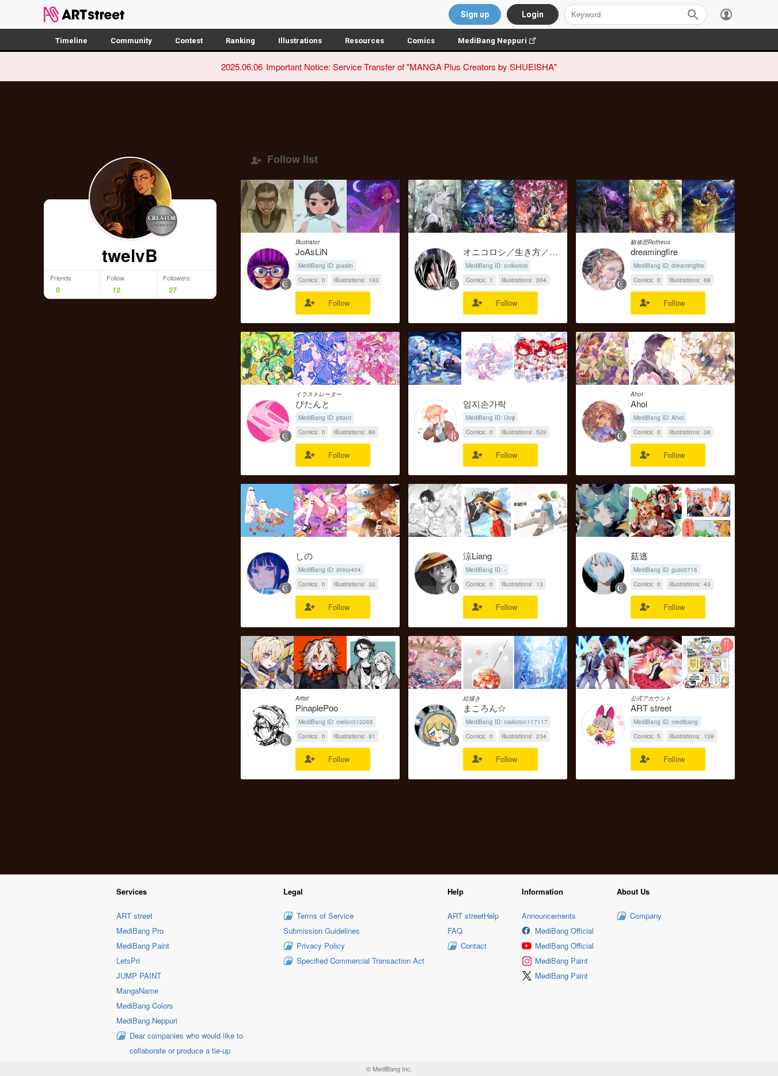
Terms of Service (325, 915)
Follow (339, 302)
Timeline (71, 40)
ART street (134, 915)
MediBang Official (564, 930)
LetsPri (128, 960)
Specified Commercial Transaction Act (360, 960)
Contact (474, 945)
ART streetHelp (473, 915)
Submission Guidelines (321, 930)
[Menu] (726, 14)
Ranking (240, 40)
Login (533, 14)
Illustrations (300, 40)
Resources (364, 40)
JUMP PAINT (138, 975)
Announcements (549, 915)
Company (646, 915)
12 (116, 290)
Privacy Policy (321, 945)
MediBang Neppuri (502, 40)
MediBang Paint (142, 945)
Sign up (475, 14)
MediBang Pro (140, 930)
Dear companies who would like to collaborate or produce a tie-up (186, 1043)
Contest (189, 40)
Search (692, 14)
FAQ (454, 930)
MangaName (137, 990)
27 (173, 290)
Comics (421, 40)
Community (131, 40)
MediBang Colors (144, 1005)
